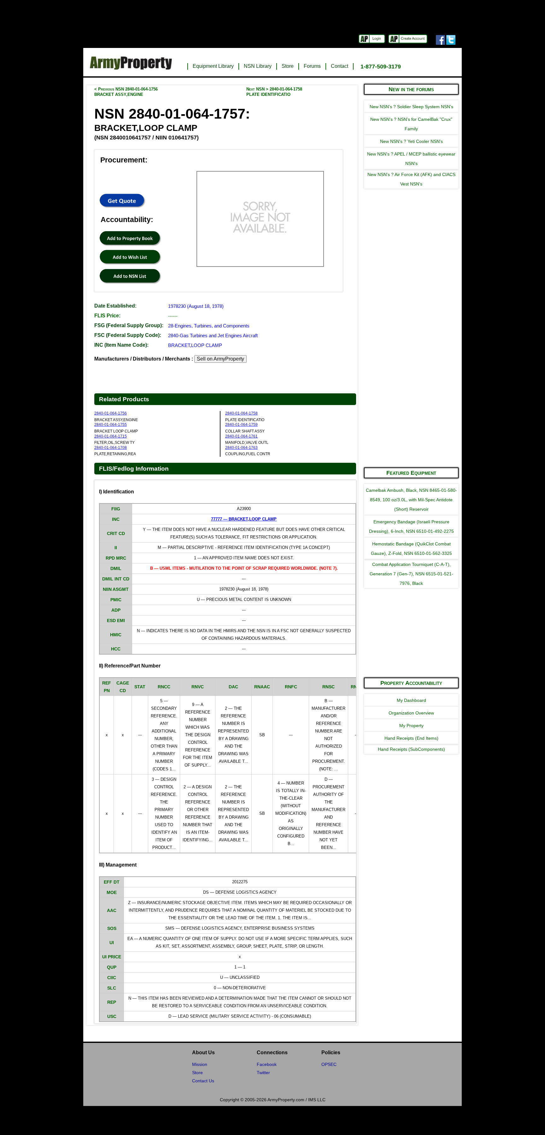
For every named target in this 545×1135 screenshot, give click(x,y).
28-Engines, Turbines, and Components (208, 325)
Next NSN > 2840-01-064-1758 (274, 92)
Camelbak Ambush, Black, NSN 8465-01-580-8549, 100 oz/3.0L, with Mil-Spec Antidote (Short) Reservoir (411, 500)
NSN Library (258, 66)
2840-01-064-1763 (241, 447)
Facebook (267, 1064)
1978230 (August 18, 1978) (196, 306)
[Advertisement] (411, 367)
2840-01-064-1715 (110, 436)
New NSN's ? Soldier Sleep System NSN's (411, 106)
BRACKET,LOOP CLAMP (195, 345)
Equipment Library (213, 66)
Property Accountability (411, 683)
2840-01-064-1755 (110, 424)
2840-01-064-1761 (241, 436)
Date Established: (115, 306)
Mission (199, 1064)
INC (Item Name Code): (121, 345)
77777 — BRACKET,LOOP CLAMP (244, 519)
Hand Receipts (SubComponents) (411, 749)
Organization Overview (411, 712)
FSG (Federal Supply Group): (128, 325)
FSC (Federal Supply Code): (127, 335)
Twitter (263, 1072)
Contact (339, 66)
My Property (411, 725)
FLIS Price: (107, 315)
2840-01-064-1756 (110, 413)
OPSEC (329, 1064)
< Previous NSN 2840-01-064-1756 (126, 92)
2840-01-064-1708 (110, 447)
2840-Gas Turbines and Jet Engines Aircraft (213, 335)
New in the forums (411, 89)
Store (288, 66)
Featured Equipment (411, 473)
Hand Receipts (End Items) (411, 738)
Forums (312, 66)
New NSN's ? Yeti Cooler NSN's (411, 141)
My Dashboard (411, 700)
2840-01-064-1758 (241, 413)
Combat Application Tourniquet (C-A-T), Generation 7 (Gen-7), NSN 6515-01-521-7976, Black (411, 574)
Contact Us (203, 1080)
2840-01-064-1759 (241, 424)
